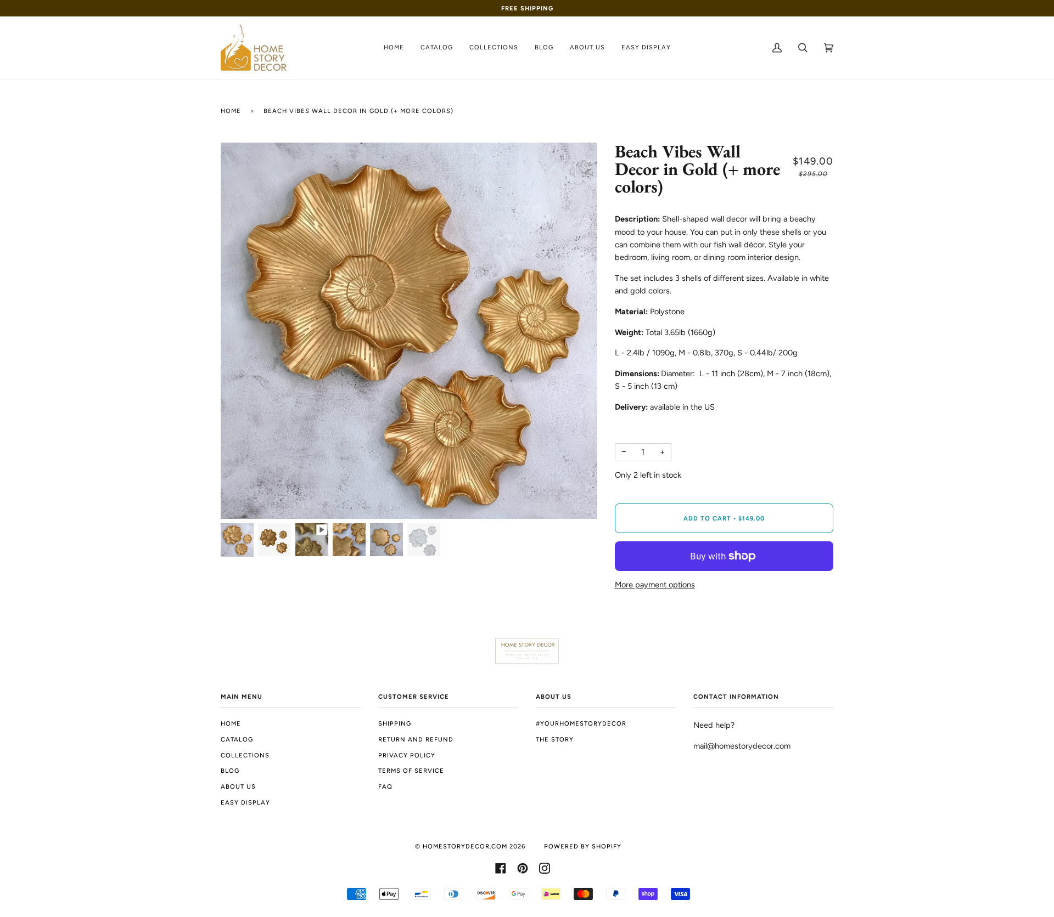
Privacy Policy (406, 755)
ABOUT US (238, 786)
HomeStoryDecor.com (465, 846)
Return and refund (415, 739)
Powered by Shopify (582, 846)
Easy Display (245, 802)
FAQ (385, 786)
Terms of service (411, 770)
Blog (230, 770)
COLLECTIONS (245, 755)
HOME (231, 723)
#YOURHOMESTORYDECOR (581, 723)
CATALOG (237, 739)
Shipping (394, 723)
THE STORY (555, 739)
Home (231, 111)
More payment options (655, 585)
